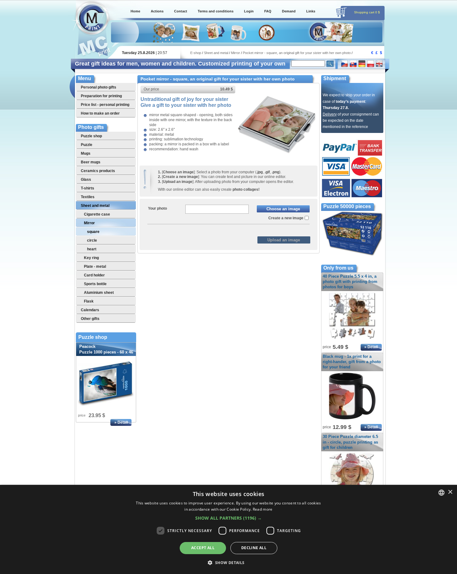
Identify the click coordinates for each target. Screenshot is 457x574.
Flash (242, 229)
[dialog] (228, 529)
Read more (263, 509)
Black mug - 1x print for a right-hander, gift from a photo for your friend (352, 361)
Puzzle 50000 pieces (347, 206)
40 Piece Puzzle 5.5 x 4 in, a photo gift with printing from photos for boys (350, 281)
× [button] (450, 492)
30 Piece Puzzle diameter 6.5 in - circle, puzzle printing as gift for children (350, 441)
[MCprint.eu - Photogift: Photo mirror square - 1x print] (277, 162)
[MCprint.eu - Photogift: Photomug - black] (352, 419)
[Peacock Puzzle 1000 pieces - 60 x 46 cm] (106, 384)
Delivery (330, 114)
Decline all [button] (253, 547)
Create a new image (285, 218)
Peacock (106, 352)
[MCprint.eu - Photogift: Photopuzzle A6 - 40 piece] (352, 339)
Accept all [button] (203, 547)
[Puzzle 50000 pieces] (352, 255)
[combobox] (441, 493)
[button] (228, 518)
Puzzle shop (92, 337)
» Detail (121, 422)
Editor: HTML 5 (216, 229)
